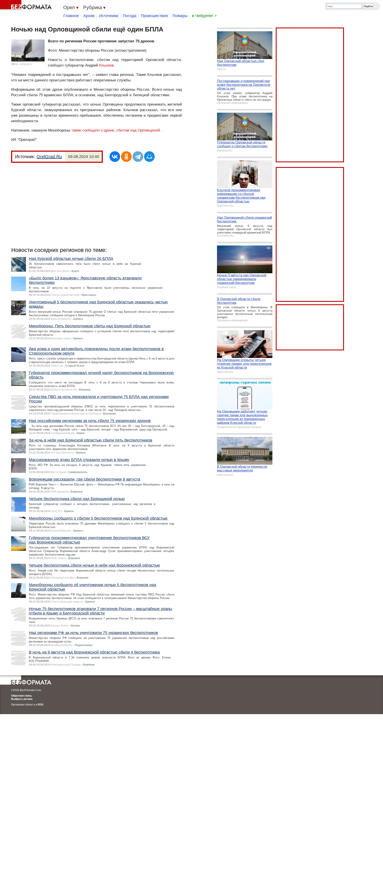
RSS (40, 704)
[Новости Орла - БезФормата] (26, 5)
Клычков (106, 65)
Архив (89, 16)
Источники (108, 16)
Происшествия (154, 16)
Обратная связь (21, 695)
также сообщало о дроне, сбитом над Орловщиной (115, 130)
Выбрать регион (21, 699)
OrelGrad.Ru (49, 156)
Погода (129, 16)
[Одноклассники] (126, 156)
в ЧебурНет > (204, 16)
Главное (71, 16)
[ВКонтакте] (114, 156)
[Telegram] (138, 156)
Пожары (180, 16)
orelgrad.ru (25, 64)
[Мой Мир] (149, 156)
